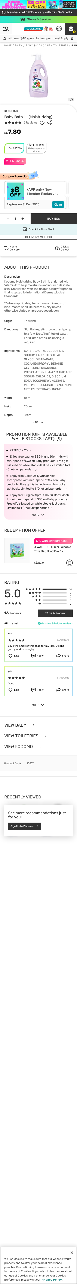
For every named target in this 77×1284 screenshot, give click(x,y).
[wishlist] (42, 122)
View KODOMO (19, 746)
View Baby (15, 725)
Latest (14, 623)
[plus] (22, 218)
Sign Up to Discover (22, 826)
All (5, 623)
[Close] (72, 1252)
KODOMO (11, 111)
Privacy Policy (51, 1279)
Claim (58, 204)
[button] (71, 29)
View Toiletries (21, 736)
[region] (38, 1265)
